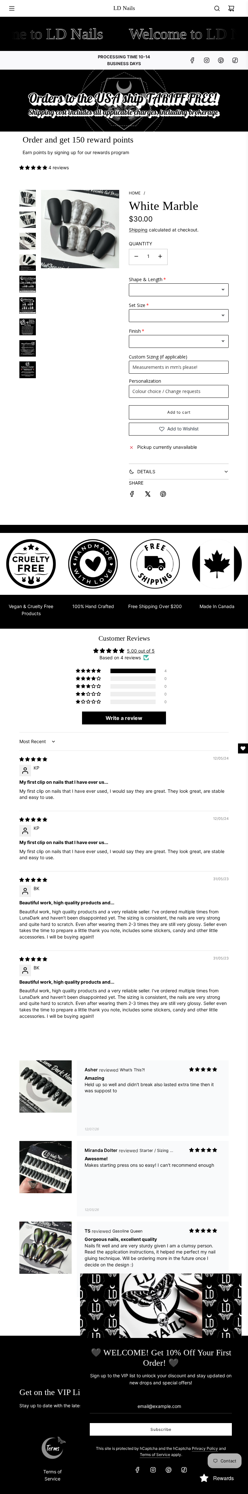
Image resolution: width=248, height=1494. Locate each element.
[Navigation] (12, 8)
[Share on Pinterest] (163, 495)
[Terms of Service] (52, 1448)
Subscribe (160, 1429)
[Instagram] (207, 60)
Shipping (138, 229)
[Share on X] (147, 495)
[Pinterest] (221, 60)
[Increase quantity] (160, 257)
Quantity (140, 243)
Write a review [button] (124, 718)
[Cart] (231, 8)
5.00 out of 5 (141, 651)
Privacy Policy (205, 1448)
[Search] (217, 8)
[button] (33, 167)
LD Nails (124, 8)
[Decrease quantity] (136, 257)
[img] (33, 759)
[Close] (229, 1285)
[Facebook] (192, 60)
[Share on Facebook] (132, 495)
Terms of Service (155, 1454)
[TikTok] (235, 60)
